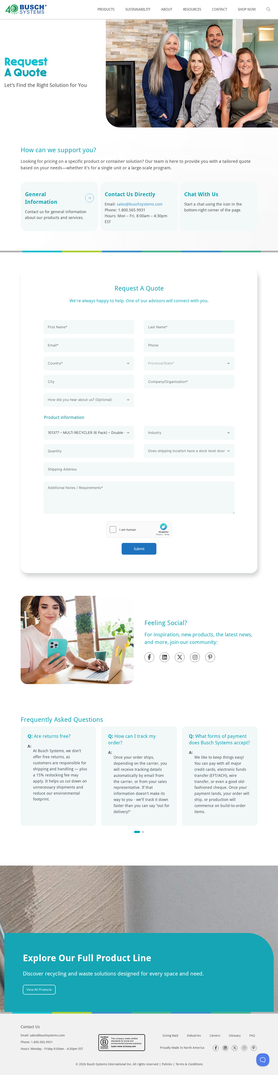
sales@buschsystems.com (139, 204)
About (166, 9)
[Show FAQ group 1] (137, 832)
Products (106, 9)
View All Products (39, 989)
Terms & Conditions (189, 1064)
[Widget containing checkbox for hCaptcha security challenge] (139, 529)
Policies (167, 1064)
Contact (219, 9)
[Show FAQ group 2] (143, 832)
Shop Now (247, 9)
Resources (192, 9)
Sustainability (137, 9)
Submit (139, 548)
